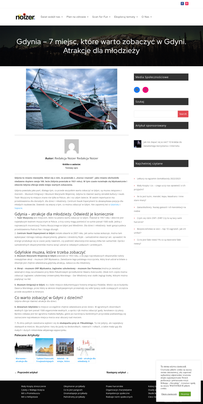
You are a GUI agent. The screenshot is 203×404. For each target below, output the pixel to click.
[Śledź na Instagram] (186, 3)
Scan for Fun (100, 16)
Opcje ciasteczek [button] (169, 394)
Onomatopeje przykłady (75, 393)
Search (183, 114)
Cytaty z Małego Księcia (32, 389)
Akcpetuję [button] (185, 394)
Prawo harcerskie (114, 386)
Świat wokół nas (50, 16)
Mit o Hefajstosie (29, 396)
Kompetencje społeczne (118, 393)
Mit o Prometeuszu (30, 393)
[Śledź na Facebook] (182, 3)
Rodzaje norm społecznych (119, 396)
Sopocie (18, 208)
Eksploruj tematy (124, 16)
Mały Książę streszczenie (33, 386)
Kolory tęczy (154, 386)
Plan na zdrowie (76, 16)
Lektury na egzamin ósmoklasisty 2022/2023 (159, 178)
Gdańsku (114, 204)
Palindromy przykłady (74, 396)
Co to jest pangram (73, 389)
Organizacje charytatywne (119, 389)
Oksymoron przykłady (74, 386)
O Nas (145, 16)
